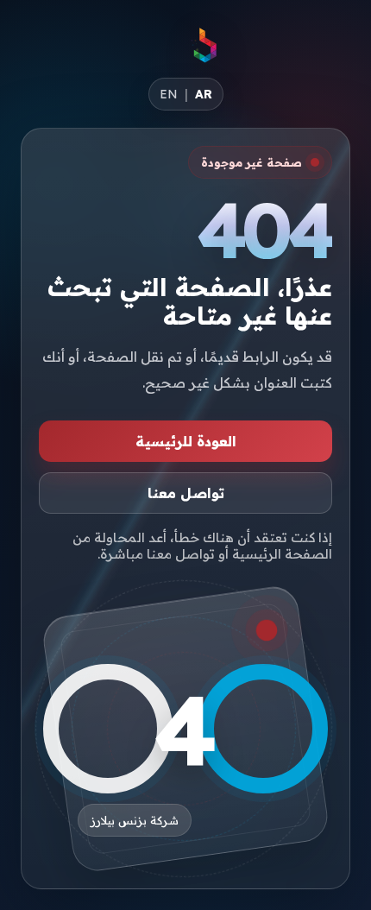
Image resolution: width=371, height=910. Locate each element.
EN (169, 94)
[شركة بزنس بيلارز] (204, 45)
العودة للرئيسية (185, 441)
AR (203, 94)
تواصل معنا (186, 493)
